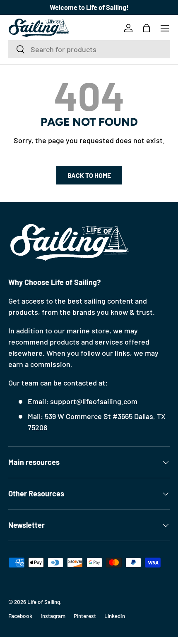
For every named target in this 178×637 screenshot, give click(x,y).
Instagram (53, 615)
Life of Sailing (43, 601)
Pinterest (85, 615)
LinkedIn (114, 615)
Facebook (20, 615)
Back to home (89, 175)
